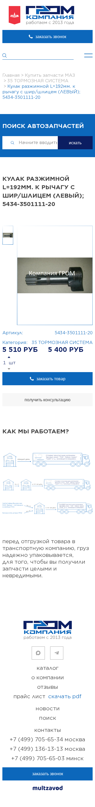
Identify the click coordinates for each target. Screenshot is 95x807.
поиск (47, 718)
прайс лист (47, 696)
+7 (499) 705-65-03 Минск (47, 758)
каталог (48, 668)
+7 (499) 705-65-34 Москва (47, 739)
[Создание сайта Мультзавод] (48, 789)
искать (75, 143)
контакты (47, 730)
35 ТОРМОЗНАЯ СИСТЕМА (62, 342)
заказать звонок (50, 36)
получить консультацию (47, 400)
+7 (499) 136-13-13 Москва (47, 749)
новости (48, 708)
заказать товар (50, 379)
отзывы (47, 687)
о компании (47, 677)
